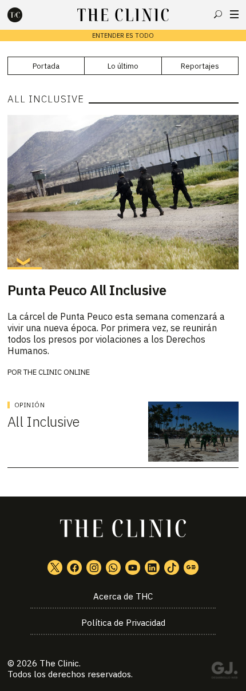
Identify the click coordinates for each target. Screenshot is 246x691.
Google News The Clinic (191, 567)
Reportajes (200, 66)
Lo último (123, 66)
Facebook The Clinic (74, 567)
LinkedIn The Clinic (152, 567)
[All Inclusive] (193, 432)
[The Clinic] (24, 14)
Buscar (218, 14)
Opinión (29, 405)
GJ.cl (224, 672)
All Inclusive (43, 421)
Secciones (234, 14)
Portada (46, 66)
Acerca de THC (123, 596)
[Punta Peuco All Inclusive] (123, 192)
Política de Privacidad (123, 622)
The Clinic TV (132, 567)
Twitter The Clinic (54, 567)
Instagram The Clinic (93, 567)
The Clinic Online (56, 372)
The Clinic (59, 663)
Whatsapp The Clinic (113, 567)
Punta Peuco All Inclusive (86, 290)
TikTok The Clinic (171, 567)
